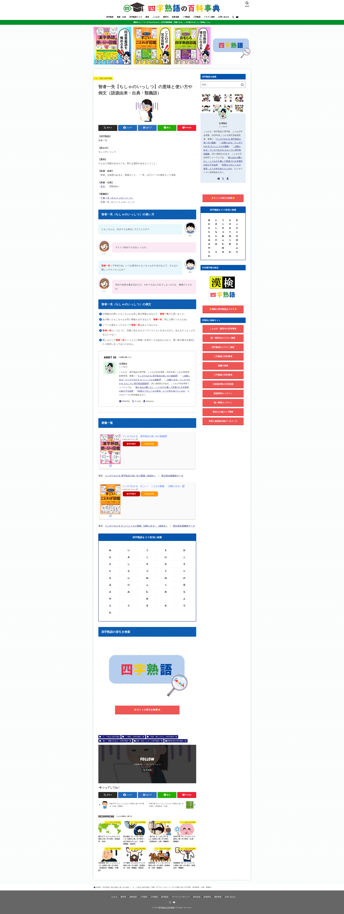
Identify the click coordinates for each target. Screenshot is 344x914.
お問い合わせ (223, 17)
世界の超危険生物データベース (223, 421)
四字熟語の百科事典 (166, 908)
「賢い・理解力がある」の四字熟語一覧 (116, 741)
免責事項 (207, 897)
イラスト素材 (209, 17)
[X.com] (233, 17)
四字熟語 (110, 17)
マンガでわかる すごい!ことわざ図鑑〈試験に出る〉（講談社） (136, 526)
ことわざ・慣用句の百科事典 (223, 328)
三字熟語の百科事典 (223, 375)
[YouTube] (237, 17)
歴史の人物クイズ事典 (223, 412)
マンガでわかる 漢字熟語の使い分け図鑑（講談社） (130, 475)
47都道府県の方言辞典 (223, 384)
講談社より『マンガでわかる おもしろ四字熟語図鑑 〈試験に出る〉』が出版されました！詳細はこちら (172, 22)
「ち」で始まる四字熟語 (103, 78)
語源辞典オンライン (223, 393)
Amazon (148, 444)
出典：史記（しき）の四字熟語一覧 (149, 741)
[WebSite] (124, 401)
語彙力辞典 (223, 365)
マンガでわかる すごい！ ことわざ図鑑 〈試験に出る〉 (152, 486)
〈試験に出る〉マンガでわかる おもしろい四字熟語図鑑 (222, 150)
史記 (103, 186)
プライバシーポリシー (181, 897)
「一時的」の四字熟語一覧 (134, 737)
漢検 (147, 17)
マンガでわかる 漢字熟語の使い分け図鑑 (156, 376)
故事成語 (175, 17)
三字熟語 (197, 17)
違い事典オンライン (223, 402)
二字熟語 (186, 17)
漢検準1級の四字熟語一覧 (177, 741)
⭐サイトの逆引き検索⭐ (147, 709)
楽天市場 (130, 444)
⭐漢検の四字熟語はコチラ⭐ (223, 309)
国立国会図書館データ (172, 475)
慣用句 (166, 17)
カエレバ (133, 439)
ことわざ (156, 17)
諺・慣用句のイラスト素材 (223, 338)
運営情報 (217, 897)
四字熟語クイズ (135, 17)
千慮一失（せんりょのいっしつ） (117, 198)
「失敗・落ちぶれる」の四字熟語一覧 (163, 737)
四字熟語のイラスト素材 (223, 347)
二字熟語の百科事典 (223, 356)
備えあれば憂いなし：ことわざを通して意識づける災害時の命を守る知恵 (223, 161)
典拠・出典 (121, 17)
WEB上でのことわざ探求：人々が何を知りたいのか (161, 391)
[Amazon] (148, 401)
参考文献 (196, 897)
